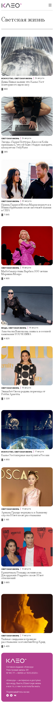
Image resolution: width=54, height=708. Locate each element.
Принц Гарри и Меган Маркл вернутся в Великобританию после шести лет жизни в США (26, 207)
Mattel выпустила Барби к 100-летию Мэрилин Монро (24, 273)
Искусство (7, 78)
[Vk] (15, 695)
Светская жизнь (23, 78)
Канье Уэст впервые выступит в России (25, 455)
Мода (4, 328)
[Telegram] (7, 695)
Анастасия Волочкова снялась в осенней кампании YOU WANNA (26, 333)
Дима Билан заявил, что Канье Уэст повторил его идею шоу (22, 83)
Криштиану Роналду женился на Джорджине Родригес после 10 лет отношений (22, 575)
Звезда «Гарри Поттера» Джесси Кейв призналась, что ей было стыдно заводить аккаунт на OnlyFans (26, 144)
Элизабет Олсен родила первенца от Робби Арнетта (23, 393)
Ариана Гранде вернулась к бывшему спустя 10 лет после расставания (24, 514)
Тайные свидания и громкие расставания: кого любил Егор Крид (23, 640)
